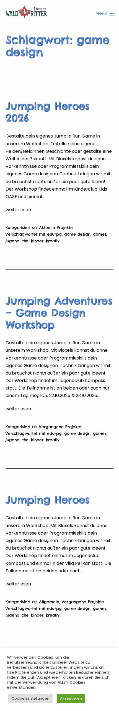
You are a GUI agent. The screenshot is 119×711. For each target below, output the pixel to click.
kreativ (53, 240)
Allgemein (49, 601)
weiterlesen (18, 209)
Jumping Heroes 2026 (47, 111)
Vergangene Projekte (60, 426)
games (99, 234)
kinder (37, 240)
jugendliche (17, 240)
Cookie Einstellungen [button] (30, 698)
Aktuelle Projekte (56, 227)
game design (77, 234)
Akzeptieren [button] (71, 698)
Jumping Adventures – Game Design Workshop (59, 312)
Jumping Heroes (47, 499)
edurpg (54, 234)
